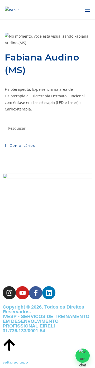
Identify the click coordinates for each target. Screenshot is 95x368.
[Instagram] (9, 292)
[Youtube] (22, 292)
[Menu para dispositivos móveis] (87, 10)
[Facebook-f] (35, 292)
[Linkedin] (48, 292)
